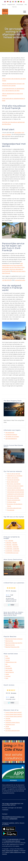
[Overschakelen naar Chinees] (21, 2)
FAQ (26, 4)
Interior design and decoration (15, 490)
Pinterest (7, 728)
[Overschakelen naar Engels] (5, 2)
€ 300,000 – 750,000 (11, 542)
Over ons (14, 6)
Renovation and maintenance (15, 496)
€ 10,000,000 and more (11, 552)
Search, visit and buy (12, 477)
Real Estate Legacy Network (12, 841)
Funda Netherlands (13, 839)
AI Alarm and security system (15, 486)
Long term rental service (14, 488)
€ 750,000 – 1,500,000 (11, 544)
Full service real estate (13, 479)
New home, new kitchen (14, 483)
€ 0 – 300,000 (9, 540)
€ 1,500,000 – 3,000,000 (11, 546)
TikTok (7, 726)
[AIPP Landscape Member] (13, 773)
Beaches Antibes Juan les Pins (13, 643)
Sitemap (16, 850)
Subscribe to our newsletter (14, 475)
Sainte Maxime (9, 672)
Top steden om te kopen (12, 436)
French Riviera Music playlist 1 (13, 712)
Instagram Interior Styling (12, 722)
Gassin (7, 674)
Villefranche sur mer (11, 662)
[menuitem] (3, 4)
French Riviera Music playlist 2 (13, 714)
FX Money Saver (11, 502)
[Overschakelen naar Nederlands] (10, 2)
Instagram (8, 720)
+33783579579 (13, 818)
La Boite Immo (17, 852)
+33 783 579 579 (6, 280)
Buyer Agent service (12, 481)
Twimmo (4, 854)
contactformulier (20, 280)
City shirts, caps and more (14, 508)
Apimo (7, 852)
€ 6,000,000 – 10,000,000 (12, 550)
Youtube (7, 718)
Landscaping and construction (15, 494)
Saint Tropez (8, 670)
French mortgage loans (13, 500)
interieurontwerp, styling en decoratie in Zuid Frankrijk (13, 269)
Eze (6, 664)
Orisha (23, 852)
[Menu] (24, 12)
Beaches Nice (9, 641)
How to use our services (13, 473)
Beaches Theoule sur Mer (12, 647)
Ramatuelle (8, 668)
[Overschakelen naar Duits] (7, 2)
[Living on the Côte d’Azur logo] (11, 12)
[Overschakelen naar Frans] (15, 2)
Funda (11, 852)
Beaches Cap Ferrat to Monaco (13, 639)
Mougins (7, 666)
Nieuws (4, 4)
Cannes (7, 660)
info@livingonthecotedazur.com (14, 817)
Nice (6, 656)
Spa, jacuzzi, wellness (13, 498)
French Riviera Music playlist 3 (13, 716)
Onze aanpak (20, 4)
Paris (6, 678)
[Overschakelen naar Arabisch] (18, 2)
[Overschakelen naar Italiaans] (13, 2)
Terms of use (9, 850)
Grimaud (7, 676)
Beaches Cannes (10, 645)
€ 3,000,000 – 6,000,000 (12, 548)
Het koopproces (9, 432)
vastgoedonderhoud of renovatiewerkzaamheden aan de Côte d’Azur (12, 265)
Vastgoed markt (11, 4)
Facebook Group (10, 724)
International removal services (15, 492)
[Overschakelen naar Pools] (23, 2)
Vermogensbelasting (11, 438)
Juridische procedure (11, 434)
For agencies (10, 510)
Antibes (7, 658)
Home (3, 850)
